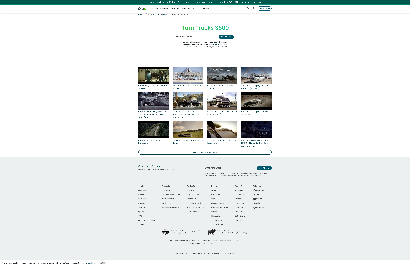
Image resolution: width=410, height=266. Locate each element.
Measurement (168, 199)
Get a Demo (240, 216)
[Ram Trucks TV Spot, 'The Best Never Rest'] (256, 101)
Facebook (260, 190)
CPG (140, 216)
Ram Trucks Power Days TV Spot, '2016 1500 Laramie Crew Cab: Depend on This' (256, 143)
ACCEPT (103, 263)
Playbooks (215, 216)
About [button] (195, 8)
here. (238, 240)
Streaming (142, 207)
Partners (238, 211)
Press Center (240, 203)
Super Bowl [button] (204, 8)
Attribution (166, 203)
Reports (214, 190)
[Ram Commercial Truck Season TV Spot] (222, 75)
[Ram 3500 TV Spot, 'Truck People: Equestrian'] (222, 129)
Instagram (260, 207)
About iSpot (240, 190)
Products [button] (164, 8)
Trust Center (230, 253)
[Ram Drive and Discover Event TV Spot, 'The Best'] (222, 101)
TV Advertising (217, 224)
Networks (142, 199)
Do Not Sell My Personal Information (204, 243)
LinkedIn (259, 203)
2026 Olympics (193, 211)
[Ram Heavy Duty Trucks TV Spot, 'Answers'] (153, 75)
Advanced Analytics (170, 207)
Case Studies (216, 194)
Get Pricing (239, 220)
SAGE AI (141, 224)
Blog (213, 199)
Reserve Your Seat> (251, 2)
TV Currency (216, 220)
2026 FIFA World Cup (195, 207)
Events (214, 211)
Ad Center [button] (174, 8)
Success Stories (217, 203)
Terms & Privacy (198, 253)
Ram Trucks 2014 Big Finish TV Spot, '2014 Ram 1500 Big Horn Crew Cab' (152, 114)
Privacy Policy (214, 44)
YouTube (260, 199)
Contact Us (239, 207)
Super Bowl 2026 (194, 203)
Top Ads (190, 190)
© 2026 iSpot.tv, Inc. (182, 253)
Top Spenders (193, 194)
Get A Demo (265, 8)
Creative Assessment (171, 194)
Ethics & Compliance (215, 253)
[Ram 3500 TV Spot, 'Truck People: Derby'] (188, 129)
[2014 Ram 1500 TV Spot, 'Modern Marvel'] (188, 75)
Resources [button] (185, 8)
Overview (142, 190)
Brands (141, 194)
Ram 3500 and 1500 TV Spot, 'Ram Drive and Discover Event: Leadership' (187, 114)
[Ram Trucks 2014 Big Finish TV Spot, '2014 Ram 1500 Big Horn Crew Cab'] (153, 101)
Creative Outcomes (219, 207)
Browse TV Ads (193, 199)
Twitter (259, 194)
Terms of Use (222, 175)
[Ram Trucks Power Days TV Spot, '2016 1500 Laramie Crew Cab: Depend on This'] (256, 129)
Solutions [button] (154, 8)
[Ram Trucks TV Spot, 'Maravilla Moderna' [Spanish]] (256, 75)
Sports (141, 211)
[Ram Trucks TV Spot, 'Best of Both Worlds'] (153, 129)
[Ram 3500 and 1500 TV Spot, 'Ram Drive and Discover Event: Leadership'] (188, 101)
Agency (141, 203)
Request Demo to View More (205, 152)
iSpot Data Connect (146, 220)
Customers (239, 194)
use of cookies (88, 263)
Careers (238, 199)
